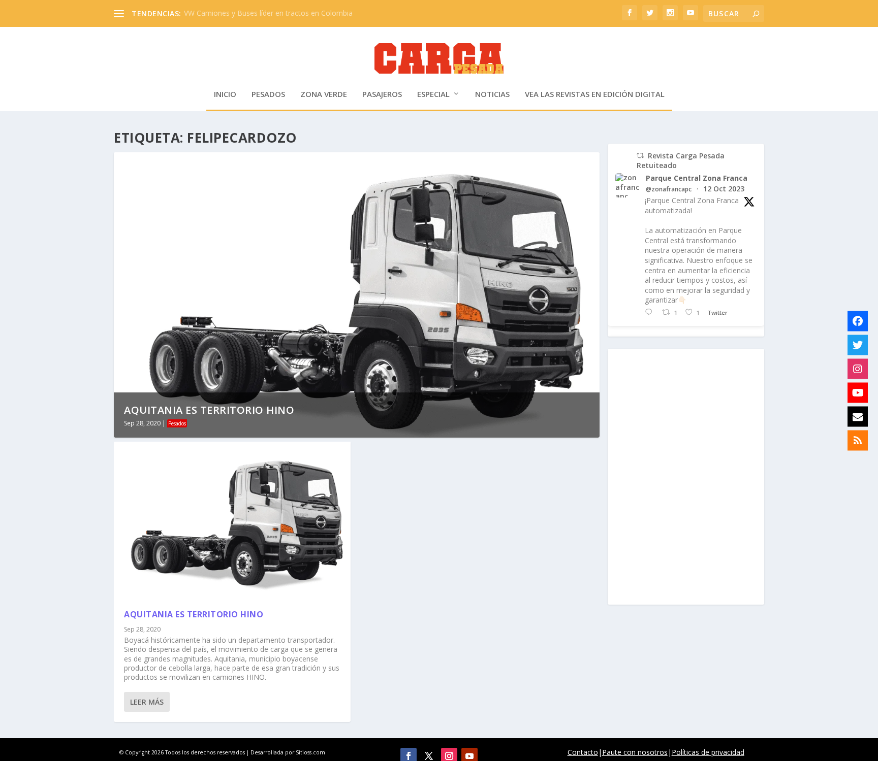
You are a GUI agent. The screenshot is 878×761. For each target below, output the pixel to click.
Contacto (583, 752)
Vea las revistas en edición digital (595, 94)
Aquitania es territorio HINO (209, 410)
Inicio (225, 94)
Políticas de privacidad (708, 752)
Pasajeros (382, 94)
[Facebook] (858, 321)
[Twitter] (858, 345)
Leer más (147, 702)
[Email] (858, 416)
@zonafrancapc (669, 189)
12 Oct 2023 (723, 188)
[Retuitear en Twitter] (640, 155)
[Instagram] (858, 368)
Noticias (492, 94)
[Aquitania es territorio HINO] (232, 520)
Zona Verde (323, 94)
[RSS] (858, 440)
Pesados (268, 94)
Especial (433, 94)
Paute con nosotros (635, 752)
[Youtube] (858, 392)
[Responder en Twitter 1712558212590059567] (651, 312)
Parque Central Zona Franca (696, 178)
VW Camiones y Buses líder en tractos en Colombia (268, 13)
